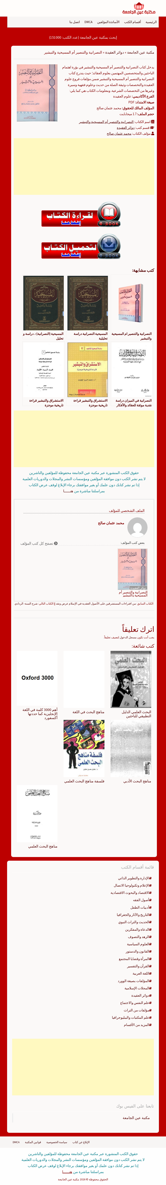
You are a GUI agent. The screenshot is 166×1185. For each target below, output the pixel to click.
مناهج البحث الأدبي (137, 781)
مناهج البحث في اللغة (88, 712)
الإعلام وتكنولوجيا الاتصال (131, 885)
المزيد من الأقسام (136, 1025)
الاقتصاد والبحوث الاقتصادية (130, 892)
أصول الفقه (141, 900)
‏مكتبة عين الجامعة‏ (136, 1118)
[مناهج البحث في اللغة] (84, 679)
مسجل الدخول (128, 637)
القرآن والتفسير (138, 966)
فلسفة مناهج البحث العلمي (84, 781)
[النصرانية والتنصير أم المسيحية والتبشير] (37, 92)
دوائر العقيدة (114, 52)
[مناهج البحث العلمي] (37, 813)
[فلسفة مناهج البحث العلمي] (84, 748)
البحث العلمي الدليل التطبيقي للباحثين (136, 714)
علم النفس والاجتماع (134, 1002)
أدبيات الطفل (139, 907)
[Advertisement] (84, 166)
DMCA (88, 22)
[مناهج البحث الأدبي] (131, 748)
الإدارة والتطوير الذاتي (133, 878)
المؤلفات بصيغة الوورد (133, 981)
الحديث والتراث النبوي (133, 922)
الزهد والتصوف (138, 937)
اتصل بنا (74, 22)
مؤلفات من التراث (136, 1010)
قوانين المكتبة (33, 1142)
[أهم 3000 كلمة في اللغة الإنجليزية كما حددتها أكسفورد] (37, 678)
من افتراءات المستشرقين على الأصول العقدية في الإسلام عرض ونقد (96, 603)
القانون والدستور (137, 951)
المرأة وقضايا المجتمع (134, 959)
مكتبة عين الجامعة (140, 52)
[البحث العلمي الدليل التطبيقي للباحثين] (131, 679)
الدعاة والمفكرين (137, 929)
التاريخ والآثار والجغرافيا (133, 914)
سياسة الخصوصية (56, 1142)
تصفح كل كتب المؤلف (37, 543)
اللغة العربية (141, 973)
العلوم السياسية (138, 944)
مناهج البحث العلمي (42, 846)
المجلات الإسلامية (137, 988)
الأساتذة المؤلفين (108, 22)
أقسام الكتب (132, 22)
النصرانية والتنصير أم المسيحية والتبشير (106, 122)
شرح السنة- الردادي (26, 603)
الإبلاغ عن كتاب (81, 1142)
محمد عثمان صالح (119, 133)
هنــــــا (68, 491)
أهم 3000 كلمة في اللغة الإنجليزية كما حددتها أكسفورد (39, 713)
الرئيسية (151, 22)
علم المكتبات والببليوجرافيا (130, 1017)
